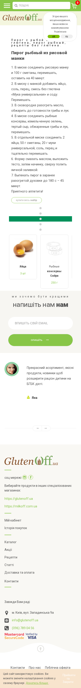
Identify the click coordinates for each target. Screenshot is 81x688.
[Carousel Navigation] (40, 428)
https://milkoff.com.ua (20, 506)
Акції (8, 549)
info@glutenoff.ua (25, 620)
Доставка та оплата (19, 572)
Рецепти (10, 557)
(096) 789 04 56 (23, 628)
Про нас (35, 667)
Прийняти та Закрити (69, 678)
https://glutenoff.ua (18, 498)
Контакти (11, 581)
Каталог (10, 542)
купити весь (26, 200)
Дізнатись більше (37, 683)
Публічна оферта (57, 667)
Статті (9, 565)
